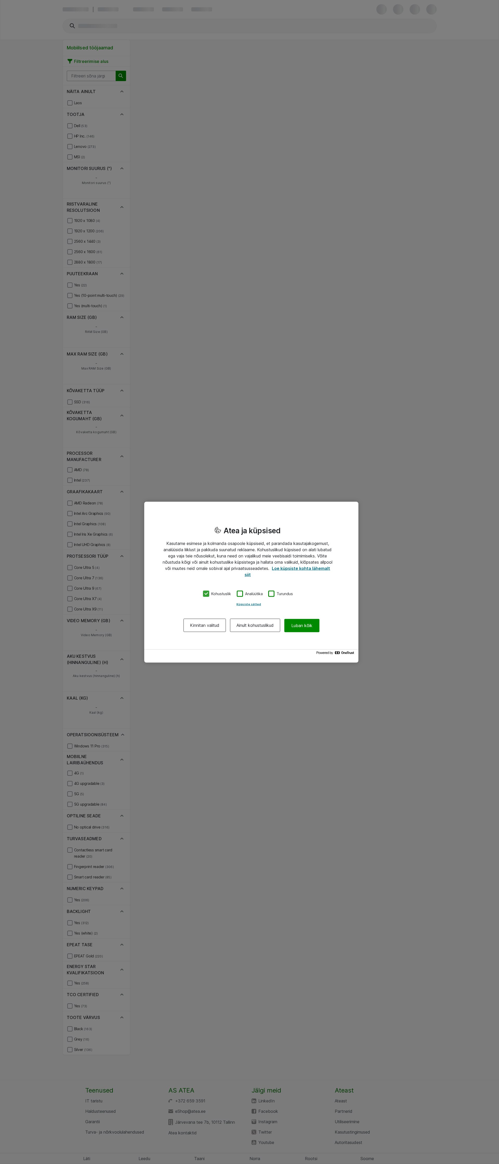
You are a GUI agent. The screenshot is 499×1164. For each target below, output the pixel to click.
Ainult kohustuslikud (255, 625)
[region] (251, 582)
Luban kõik (301, 625)
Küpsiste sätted (249, 604)
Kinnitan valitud (204, 625)
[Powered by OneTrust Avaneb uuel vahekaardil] (336, 654)
